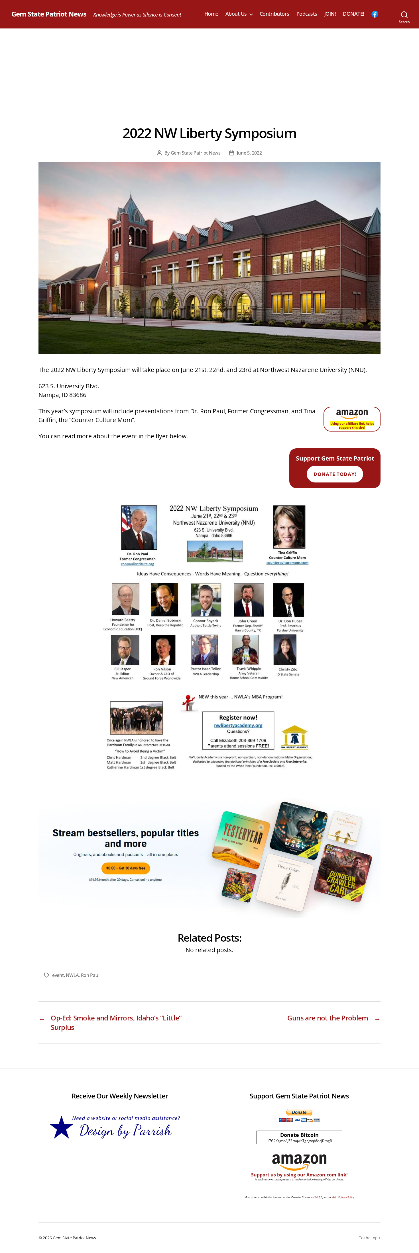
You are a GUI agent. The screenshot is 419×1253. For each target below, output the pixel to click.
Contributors (274, 14)
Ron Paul (90, 975)
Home (211, 14)
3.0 (320, 1197)
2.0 (316, 1197)
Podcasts (306, 14)
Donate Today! (335, 474)
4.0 (334, 1197)
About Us (236, 14)
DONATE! (353, 14)
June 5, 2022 (249, 153)
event (58, 975)
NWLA (72, 975)
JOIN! (330, 14)
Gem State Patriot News (48, 14)
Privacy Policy (346, 1197)
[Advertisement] (209, 71)
